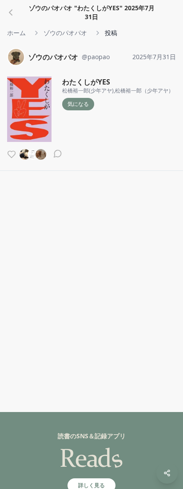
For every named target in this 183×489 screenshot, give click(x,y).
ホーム (16, 32)
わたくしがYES (86, 82)
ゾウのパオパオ (65, 32)
